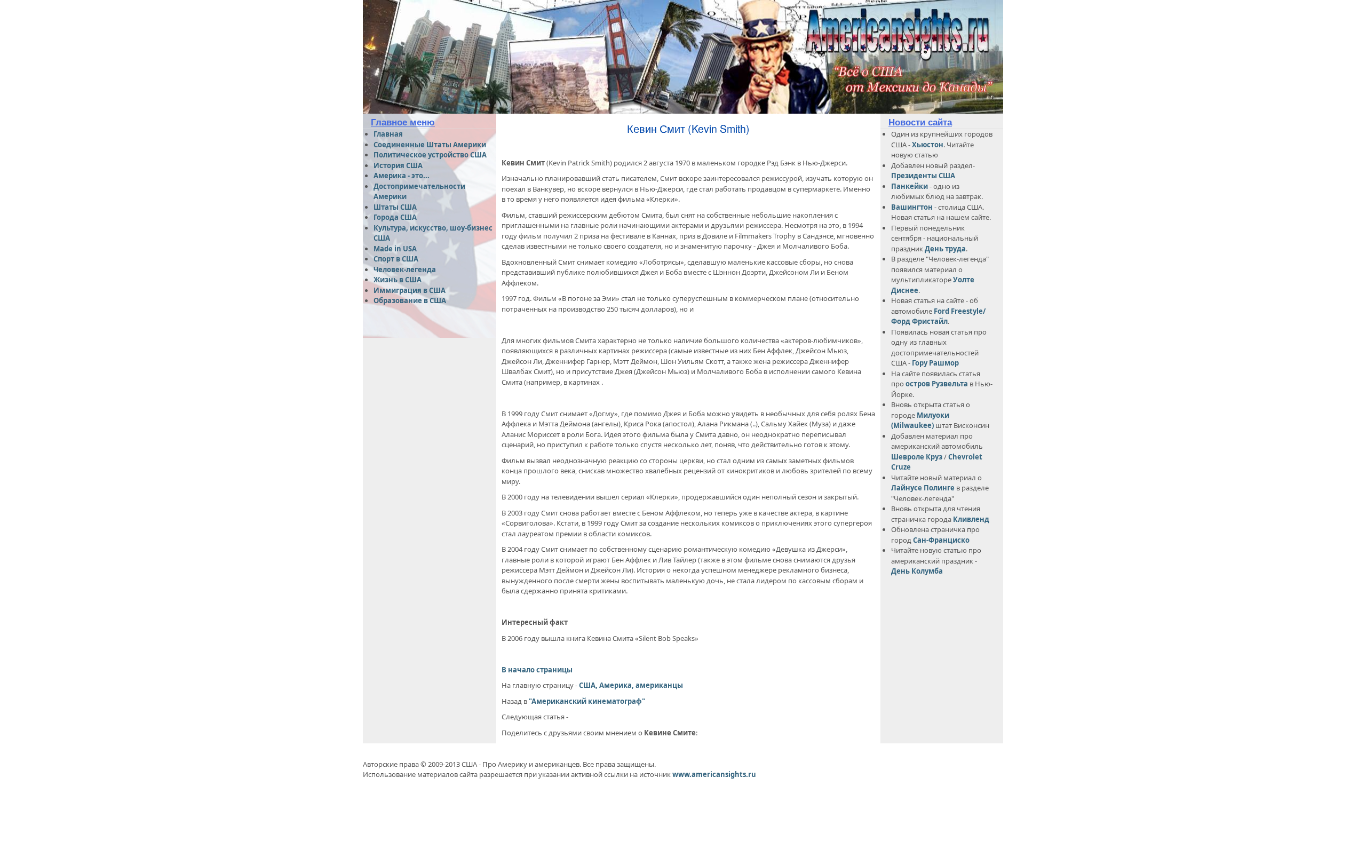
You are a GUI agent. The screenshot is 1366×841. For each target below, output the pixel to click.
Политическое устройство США (430, 155)
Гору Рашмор (935, 363)
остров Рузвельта (937, 383)
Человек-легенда (405, 269)
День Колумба (917, 571)
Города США (395, 217)
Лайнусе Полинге (923, 488)
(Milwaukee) (912, 425)
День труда (945, 248)
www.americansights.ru (714, 774)
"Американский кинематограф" (586, 701)
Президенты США (923, 175)
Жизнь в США (398, 279)
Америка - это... (402, 175)
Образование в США (410, 300)
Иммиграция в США (410, 290)
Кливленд (971, 519)
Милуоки (933, 415)
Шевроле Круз (917, 457)
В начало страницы (537, 670)
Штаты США (395, 207)
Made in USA (395, 248)
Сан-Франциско (941, 540)
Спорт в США (396, 259)
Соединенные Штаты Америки (430, 144)
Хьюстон (927, 144)
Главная (388, 134)
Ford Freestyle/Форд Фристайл (938, 316)
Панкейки (909, 186)
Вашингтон (912, 207)
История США (398, 165)
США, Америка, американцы (631, 685)
